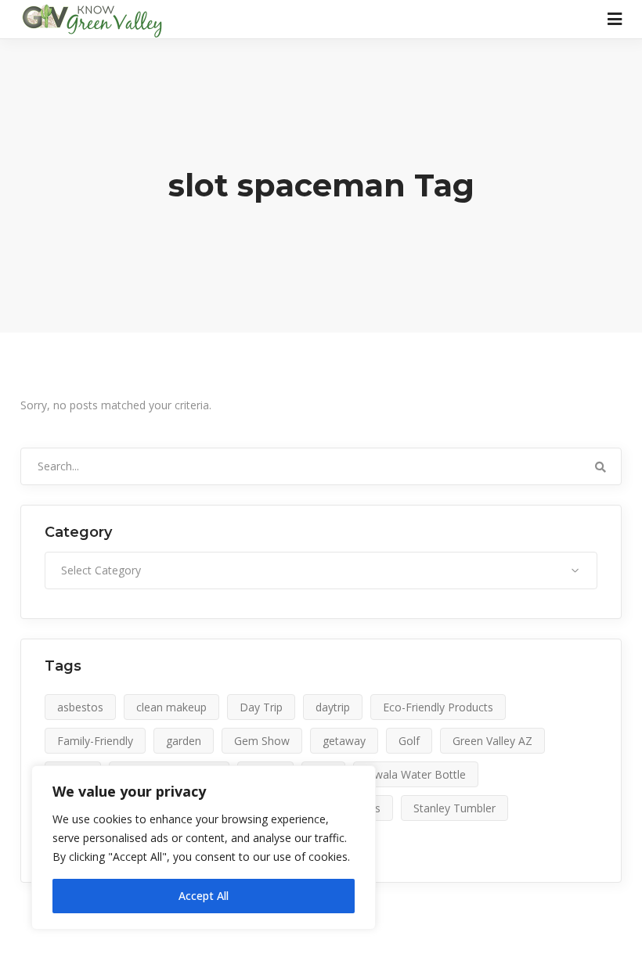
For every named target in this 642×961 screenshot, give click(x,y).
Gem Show (262, 740)
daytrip (333, 707)
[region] (203, 847)
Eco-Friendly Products (438, 707)
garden (183, 740)
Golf (409, 740)
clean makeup (171, 707)
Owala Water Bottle (416, 774)
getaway (344, 740)
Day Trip (261, 707)
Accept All (204, 895)
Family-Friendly (95, 740)
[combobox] (321, 570)
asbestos (80, 707)
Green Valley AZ (492, 740)
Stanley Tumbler (454, 808)
